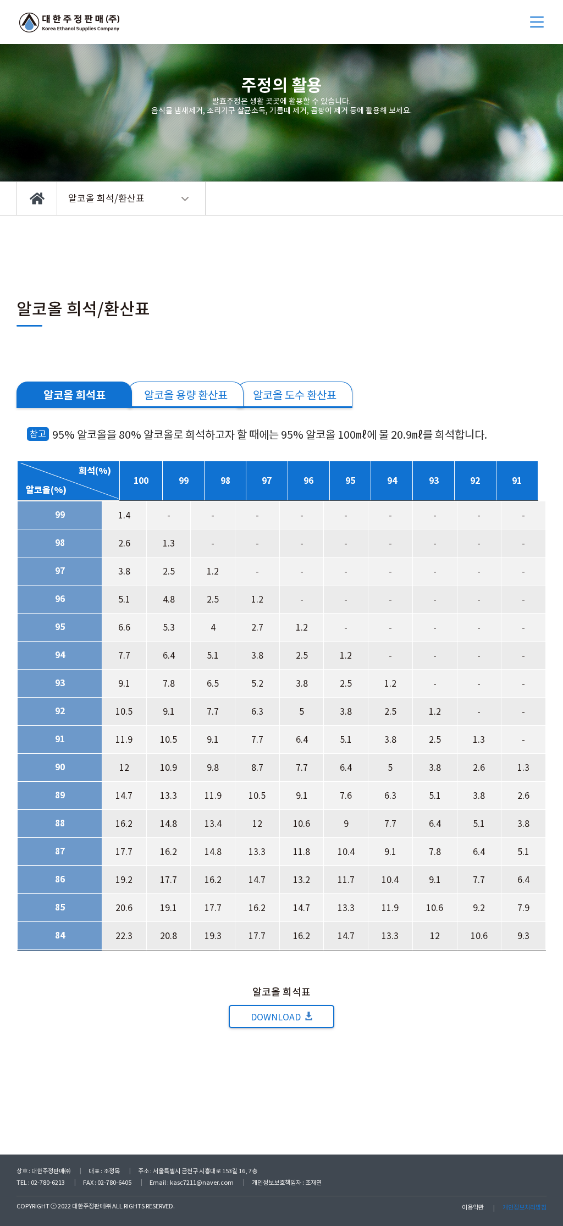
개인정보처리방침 (525, 1207)
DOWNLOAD (276, 1017)
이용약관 (473, 1207)
